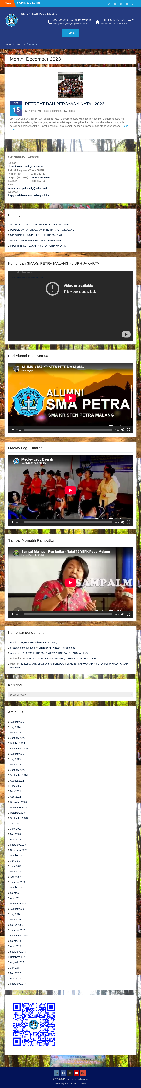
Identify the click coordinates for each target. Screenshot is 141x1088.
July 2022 (15, 860)
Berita (71, 110)
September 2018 (19, 935)
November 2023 (18, 807)
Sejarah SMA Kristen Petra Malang (39, 642)
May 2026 (15, 732)
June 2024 (15, 786)
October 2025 (17, 743)
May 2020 (15, 919)
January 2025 (17, 770)
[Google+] (133, 3)
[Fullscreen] (128, 429)
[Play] (12, 429)
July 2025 (15, 759)
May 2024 (15, 791)
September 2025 (19, 748)
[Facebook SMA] (115, 3)
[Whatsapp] (121, 3)
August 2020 (17, 909)
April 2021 (15, 898)
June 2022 (15, 866)
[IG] (109, 3)
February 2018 (18, 951)
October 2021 (17, 887)
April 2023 (15, 839)
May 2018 (15, 941)
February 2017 (18, 983)
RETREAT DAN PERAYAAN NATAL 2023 (64, 103)
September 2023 (19, 818)
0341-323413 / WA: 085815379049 (72, 20)
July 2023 (15, 823)
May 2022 (15, 871)
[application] (70, 306)
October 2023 (17, 812)
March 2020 (16, 925)
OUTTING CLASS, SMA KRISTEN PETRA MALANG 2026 (39, 224)
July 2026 (15, 727)
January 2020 (17, 930)
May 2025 (15, 764)
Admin (32, 110)
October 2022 (17, 855)
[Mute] (123, 429)
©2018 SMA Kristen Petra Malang (70, 1079)
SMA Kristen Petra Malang (39, 13)
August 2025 (17, 754)
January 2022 (17, 882)
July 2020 (15, 914)
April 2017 (15, 978)
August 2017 (17, 962)
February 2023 (18, 844)
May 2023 (15, 834)
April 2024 (15, 796)
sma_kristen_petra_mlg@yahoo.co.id (70, 24)
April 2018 (15, 946)
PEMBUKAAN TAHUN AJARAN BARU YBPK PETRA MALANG (42, 229)
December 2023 (18, 802)
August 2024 (17, 780)
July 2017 (15, 967)
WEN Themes (80, 1083)
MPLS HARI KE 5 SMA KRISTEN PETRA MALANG (36, 235)
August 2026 (17, 722)
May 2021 (15, 892)
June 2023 (15, 828)
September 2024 (19, 775)
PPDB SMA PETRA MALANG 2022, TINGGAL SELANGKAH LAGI (54, 653)
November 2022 (18, 850)
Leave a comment (52, 110)
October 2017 (17, 957)
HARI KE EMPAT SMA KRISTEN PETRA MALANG (35, 240)
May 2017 (15, 973)
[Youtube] (127, 3)
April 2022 (15, 876)
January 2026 (17, 738)
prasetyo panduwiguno (22, 647)
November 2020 (18, 903)
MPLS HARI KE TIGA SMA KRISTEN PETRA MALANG (38, 245)
